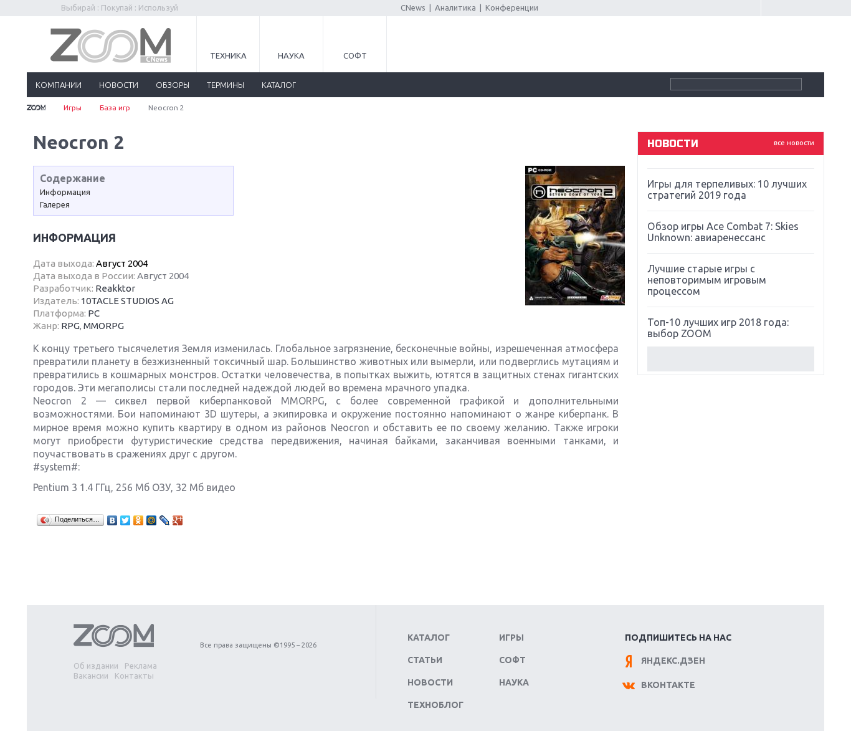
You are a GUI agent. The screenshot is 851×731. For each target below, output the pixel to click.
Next (730, 358)
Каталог (428, 638)
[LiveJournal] (164, 520)
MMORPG (103, 325)
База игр (115, 107)
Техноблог (435, 705)
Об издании (96, 665)
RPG (70, 325)
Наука (291, 55)
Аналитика (455, 7)
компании (59, 84)
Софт (355, 55)
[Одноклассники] (138, 520)
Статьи (424, 660)
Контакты (134, 675)
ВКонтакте (668, 685)
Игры (73, 107)
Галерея (55, 204)
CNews (413, 7)
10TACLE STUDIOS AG (127, 300)
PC (94, 313)
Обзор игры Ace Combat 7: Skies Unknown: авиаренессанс (723, 232)
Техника (228, 55)
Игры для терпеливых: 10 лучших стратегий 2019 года (727, 189)
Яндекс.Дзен (673, 661)
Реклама (141, 665)
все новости (794, 142)
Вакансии (91, 675)
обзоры (172, 84)
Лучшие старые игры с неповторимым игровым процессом (706, 280)
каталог (279, 84)
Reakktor (115, 288)
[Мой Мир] (151, 520)
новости (118, 84)
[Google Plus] (177, 520)
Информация (65, 192)
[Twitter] (125, 520)
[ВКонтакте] (112, 520)
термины (225, 84)
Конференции (511, 7)
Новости (430, 682)
